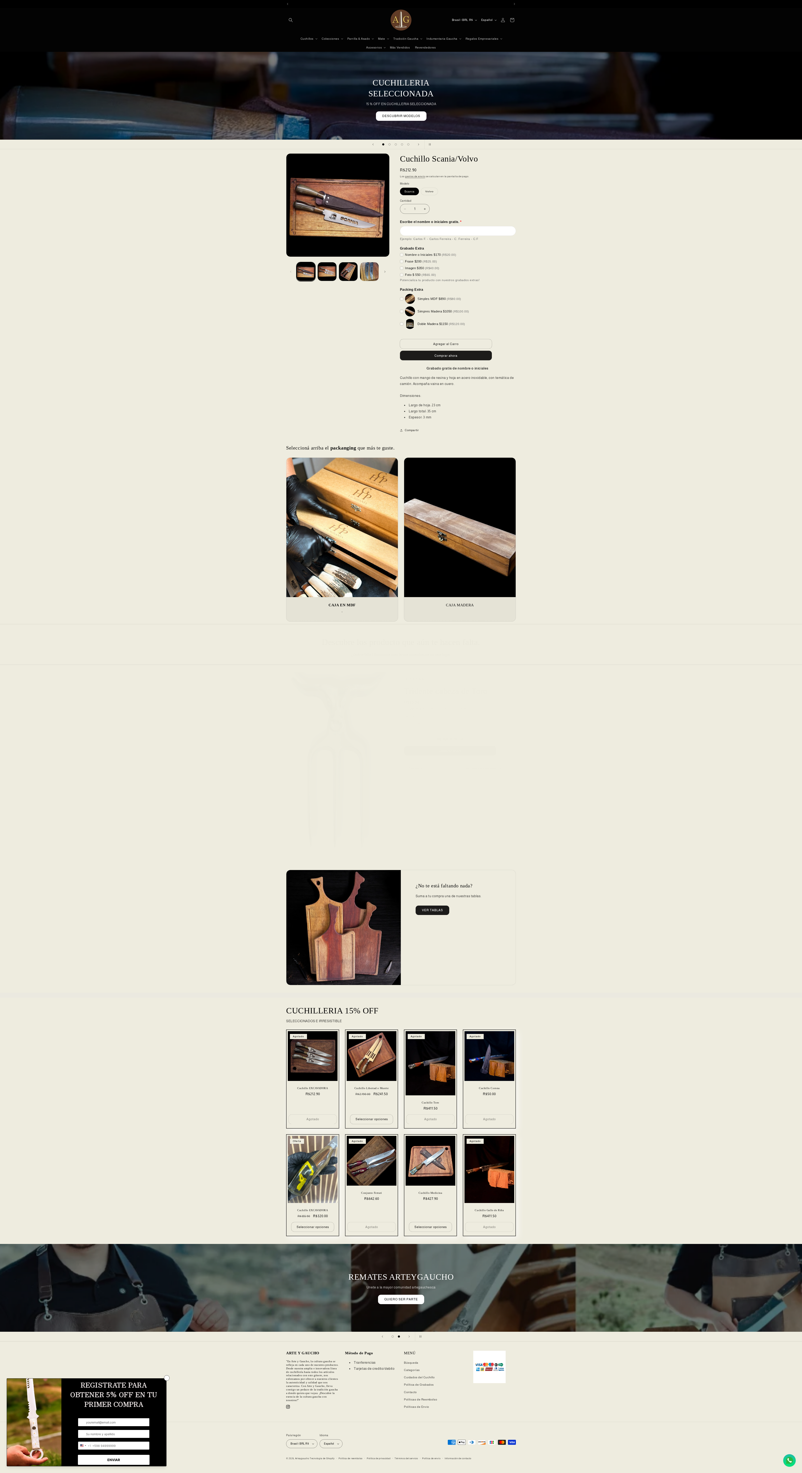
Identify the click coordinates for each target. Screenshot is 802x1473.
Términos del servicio (406, 1458)
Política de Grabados (419, 1384)
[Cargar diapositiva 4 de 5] (402, 144)
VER (401, 1293)
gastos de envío (415, 176)
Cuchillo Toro (430, 1102)
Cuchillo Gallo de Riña (489, 1210)
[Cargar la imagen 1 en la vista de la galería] (305, 271)
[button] (290, 20)
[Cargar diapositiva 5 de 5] (408, 144)
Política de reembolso (351, 1458)
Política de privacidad (378, 1458)
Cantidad (405, 200)
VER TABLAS (432, 910)
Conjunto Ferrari (371, 1192)
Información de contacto (458, 1458)
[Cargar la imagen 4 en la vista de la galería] (348, 271)
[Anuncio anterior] (287, 4)
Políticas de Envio (416, 1406)
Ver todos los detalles (481, 768)
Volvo (431, 192)
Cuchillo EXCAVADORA (312, 1088)
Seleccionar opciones (371, 1119)
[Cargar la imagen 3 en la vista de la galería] (326, 271)
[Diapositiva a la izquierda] (290, 271)
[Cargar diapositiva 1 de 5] (383, 144)
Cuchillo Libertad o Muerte (371, 1088)
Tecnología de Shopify (322, 1458)
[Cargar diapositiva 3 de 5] (396, 144)
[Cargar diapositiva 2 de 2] (399, 1336)
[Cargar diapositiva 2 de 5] (389, 144)
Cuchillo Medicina (430, 1192)
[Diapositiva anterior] (373, 144)
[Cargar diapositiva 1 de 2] (393, 1336)
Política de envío (431, 1458)
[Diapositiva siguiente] (418, 144)
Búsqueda (411, 1362)
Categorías (412, 1370)
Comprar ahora (450, 751)
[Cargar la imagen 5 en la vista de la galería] (369, 271)
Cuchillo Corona (489, 1088)
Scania (409, 191)
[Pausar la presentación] (429, 144)
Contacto (410, 1392)
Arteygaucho (302, 1458)
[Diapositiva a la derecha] (385, 271)
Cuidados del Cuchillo (419, 1377)
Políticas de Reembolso (420, 1399)
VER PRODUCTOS (401, 116)
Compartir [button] (412, 430)
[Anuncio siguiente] (514, 4)
